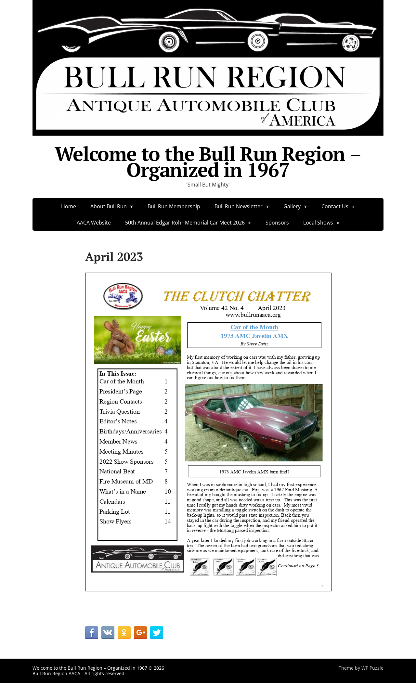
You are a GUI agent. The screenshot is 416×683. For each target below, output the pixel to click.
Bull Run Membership (174, 206)
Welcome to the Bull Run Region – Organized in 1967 (208, 162)
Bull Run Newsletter (238, 206)
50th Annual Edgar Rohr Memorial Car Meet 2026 (185, 222)
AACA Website (94, 222)
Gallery (292, 206)
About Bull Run (108, 206)
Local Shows (318, 222)
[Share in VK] (107, 632)
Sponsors (277, 222)
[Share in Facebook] (91, 632)
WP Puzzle (372, 668)
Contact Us (334, 206)
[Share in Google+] (140, 632)
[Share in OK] (124, 632)
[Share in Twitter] (156, 632)
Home (68, 206)
